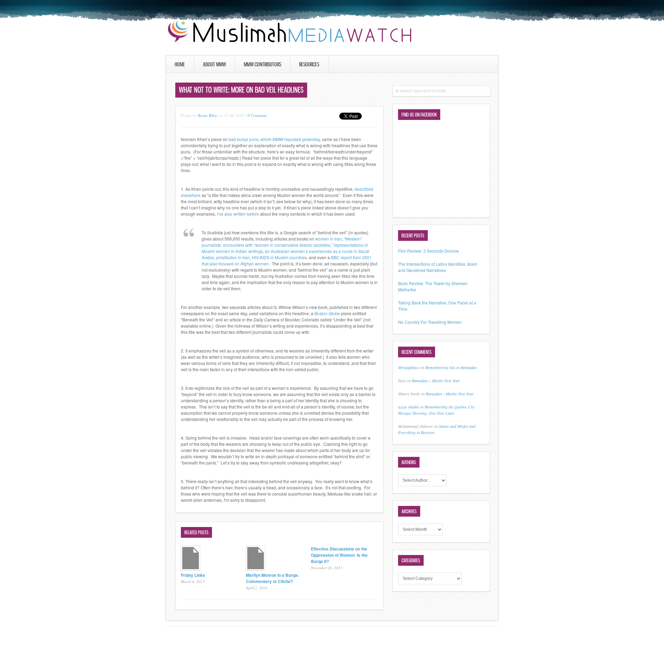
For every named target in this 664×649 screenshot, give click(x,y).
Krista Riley (207, 115)
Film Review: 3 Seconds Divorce (428, 251)
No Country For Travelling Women (430, 322)
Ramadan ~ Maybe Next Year (436, 380)
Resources (309, 64)
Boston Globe (327, 313)
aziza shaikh (408, 407)
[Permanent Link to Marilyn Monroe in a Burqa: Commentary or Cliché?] (255, 569)
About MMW (214, 64)
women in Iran (328, 239)
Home (180, 64)
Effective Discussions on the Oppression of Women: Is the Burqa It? (339, 555)
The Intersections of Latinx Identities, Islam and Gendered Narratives (437, 267)
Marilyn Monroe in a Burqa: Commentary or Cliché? (272, 578)
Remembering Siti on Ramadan (451, 367)
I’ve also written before (238, 214)
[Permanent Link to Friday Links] (190, 569)
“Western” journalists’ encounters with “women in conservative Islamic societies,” (282, 242)
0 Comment (257, 115)
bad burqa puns (243, 139)
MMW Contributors (262, 64)
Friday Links (193, 575)
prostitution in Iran (233, 257)
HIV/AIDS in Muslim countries (279, 257)
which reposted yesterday (290, 139)
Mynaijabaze (408, 367)
